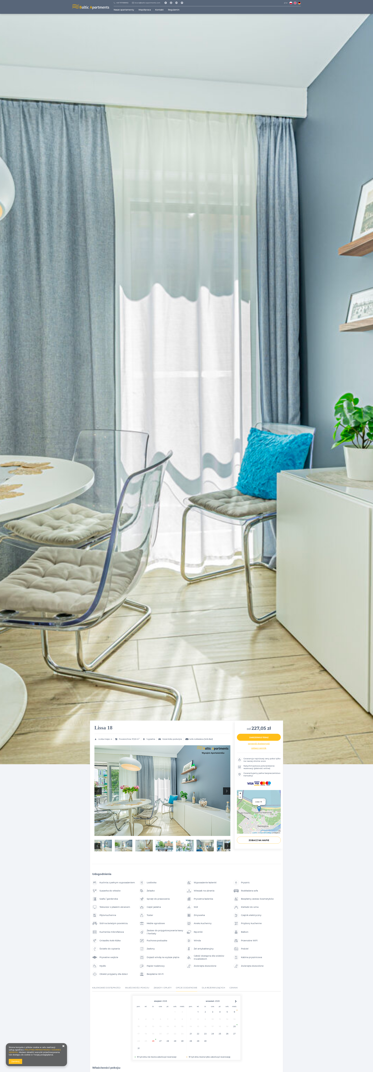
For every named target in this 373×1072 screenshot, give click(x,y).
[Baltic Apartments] (183, 3)
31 (139, 1048)
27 (160, 1041)
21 (191, 1034)
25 (220, 1034)
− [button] (240, 797)
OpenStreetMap (265, 832)
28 (168, 1041)
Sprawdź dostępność (259, 743)
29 (175, 1041)
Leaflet (254, 832)
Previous (98, 791)
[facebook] (166, 3)
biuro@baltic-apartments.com (147, 3)
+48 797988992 (122, 3)
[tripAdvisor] (177, 3)
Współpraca (144, 9)
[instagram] (172, 3)
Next (226, 791)
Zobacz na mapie (259, 840)
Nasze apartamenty (124, 9)
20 (234, 1026)
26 (153, 1041)
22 (198, 1034)
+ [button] (240, 793)
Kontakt (159, 9)
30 (182, 1041)
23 (205, 1034)
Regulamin (174, 9)
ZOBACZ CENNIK (258, 748)
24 (212, 1034)
